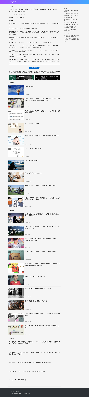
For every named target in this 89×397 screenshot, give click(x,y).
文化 (24, 1)
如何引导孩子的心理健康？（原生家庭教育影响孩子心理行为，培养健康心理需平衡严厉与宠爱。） (42, 264)
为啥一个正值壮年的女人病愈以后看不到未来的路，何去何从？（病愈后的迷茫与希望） (42, 239)
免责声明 (12, 391)
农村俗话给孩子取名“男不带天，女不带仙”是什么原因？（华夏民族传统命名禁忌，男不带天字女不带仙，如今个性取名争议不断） (34, 342)
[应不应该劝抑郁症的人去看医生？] (16, 177)
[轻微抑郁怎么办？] (16, 90)
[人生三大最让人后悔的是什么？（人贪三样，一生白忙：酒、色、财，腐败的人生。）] (16, 231)
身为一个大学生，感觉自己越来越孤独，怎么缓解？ (39, 288)
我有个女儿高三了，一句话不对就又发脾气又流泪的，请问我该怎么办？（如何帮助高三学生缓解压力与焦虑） (42, 99)
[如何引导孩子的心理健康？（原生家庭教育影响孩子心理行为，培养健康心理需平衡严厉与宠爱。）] (16, 268)
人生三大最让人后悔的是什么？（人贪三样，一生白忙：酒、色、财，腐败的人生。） (42, 227)
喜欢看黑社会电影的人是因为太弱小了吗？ (36, 301)
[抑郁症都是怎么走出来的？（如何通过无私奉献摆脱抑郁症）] (16, 255)
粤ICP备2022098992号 (26, 393)
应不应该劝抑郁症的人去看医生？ (34, 173)
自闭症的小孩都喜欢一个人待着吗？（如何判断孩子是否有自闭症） (42, 326)
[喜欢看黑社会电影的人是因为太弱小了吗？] (16, 305)
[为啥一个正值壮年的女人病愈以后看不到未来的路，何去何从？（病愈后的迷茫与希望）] (16, 243)
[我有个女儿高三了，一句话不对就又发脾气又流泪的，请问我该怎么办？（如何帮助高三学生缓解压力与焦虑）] (16, 103)
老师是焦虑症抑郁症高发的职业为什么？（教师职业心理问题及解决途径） (42, 314)
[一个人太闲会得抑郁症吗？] (16, 165)
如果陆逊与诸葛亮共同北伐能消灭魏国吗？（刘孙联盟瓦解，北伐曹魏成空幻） (30, 362)
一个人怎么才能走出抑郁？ (32, 123)
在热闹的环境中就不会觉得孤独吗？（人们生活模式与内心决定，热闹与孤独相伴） (42, 215)
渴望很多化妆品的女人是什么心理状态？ (36, 276)
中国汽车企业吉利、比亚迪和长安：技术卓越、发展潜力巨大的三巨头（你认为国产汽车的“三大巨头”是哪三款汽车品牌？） (34, 353)
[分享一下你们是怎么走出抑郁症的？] (16, 152)
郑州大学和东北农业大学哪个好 (17, 380)
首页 (21, 1)
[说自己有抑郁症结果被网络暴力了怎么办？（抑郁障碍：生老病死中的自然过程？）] (16, 115)
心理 (24, 14)
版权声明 (17, 391)
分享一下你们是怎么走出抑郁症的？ (34, 148)
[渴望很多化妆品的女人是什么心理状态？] (16, 280)
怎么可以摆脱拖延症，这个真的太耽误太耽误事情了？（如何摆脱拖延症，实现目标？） (71, 40)
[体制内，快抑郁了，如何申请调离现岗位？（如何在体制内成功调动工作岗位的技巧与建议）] (16, 202)
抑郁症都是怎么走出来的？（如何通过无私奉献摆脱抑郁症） (41, 251)
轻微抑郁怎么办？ (30, 86)
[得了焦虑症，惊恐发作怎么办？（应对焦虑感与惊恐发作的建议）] (16, 140)
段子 (31, 1)
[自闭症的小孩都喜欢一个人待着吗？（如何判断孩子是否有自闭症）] (16, 330)
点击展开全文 (34, 67)
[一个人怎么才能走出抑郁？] (16, 128)
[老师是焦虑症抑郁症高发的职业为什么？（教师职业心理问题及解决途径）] (16, 317)
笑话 (28, 1)
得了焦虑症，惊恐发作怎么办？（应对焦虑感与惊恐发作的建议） (42, 136)
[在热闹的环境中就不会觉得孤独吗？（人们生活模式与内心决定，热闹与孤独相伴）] (16, 218)
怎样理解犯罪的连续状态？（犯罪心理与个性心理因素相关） (41, 185)
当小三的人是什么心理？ (68, 33)
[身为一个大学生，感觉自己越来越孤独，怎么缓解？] (16, 293)
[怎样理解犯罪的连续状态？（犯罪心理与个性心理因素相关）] (16, 190)
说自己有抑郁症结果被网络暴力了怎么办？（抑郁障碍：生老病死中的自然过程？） (42, 112)
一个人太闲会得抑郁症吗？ (32, 160)
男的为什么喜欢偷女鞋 (68, 17)
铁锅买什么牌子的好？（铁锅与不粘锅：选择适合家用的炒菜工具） (27, 371)
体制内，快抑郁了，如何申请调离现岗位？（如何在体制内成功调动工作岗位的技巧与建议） (42, 199)
